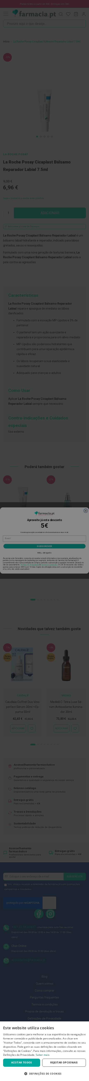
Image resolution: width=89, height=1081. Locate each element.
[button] (44, 1073)
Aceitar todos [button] (21, 1062)
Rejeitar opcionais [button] (64, 1062)
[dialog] (44, 1051)
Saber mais (42, 1055)
